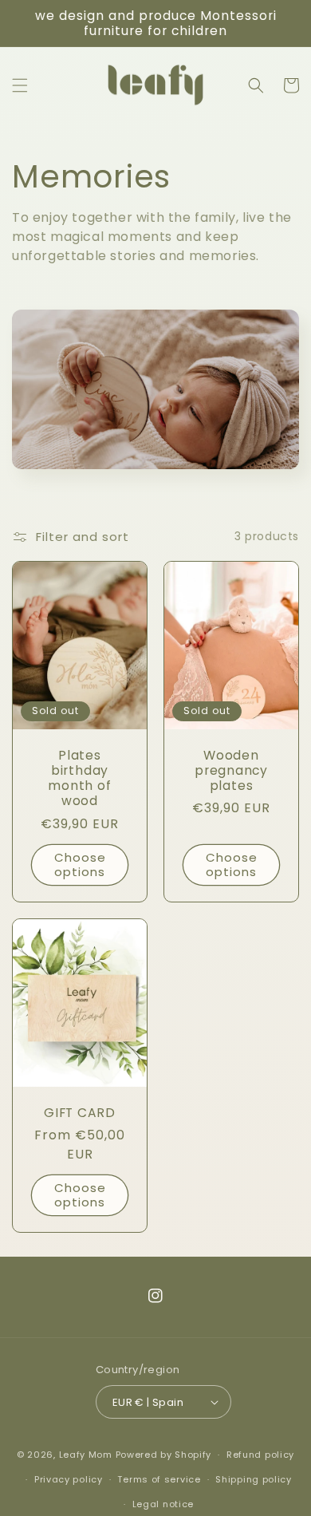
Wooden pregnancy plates (231, 771)
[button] (19, 85)
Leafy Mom (85, 1454)
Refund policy (260, 1454)
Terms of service (158, 1479)
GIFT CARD (80, 1112)
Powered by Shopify (164, 1454)
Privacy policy (68, 1479)
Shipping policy (253, 1479)
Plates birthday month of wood (79, 778)
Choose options (80, 864)
